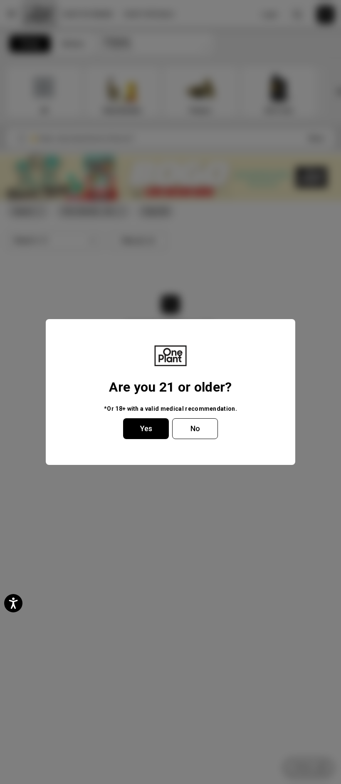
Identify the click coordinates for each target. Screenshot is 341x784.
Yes (146, 428)
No (195, 428)
